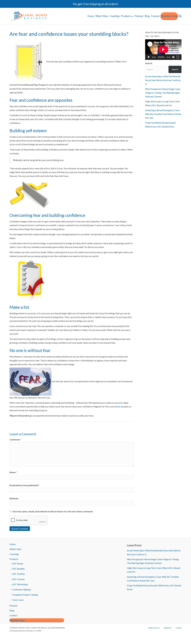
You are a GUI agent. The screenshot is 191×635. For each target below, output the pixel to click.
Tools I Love (17, 599)
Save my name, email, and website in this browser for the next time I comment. (52, 511)
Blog (147, 16)
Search (148, 63)
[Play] (148, 57)
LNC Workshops (20, 584)
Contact (155, 16)
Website (14, 498)
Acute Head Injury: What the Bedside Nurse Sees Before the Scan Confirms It (163, 80)
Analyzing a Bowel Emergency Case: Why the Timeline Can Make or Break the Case (163, 114)
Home (91, 16)
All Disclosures (154, 628)
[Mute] (173, 57)
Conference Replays (21, 589)
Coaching (115, 16)
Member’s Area (169, 16)
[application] (163, 49)
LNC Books (17, 563)
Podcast (139, 16)
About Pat (167, 628)
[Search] (179, 16)
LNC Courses (18, 579)
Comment (15, 439)
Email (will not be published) (25, 485)
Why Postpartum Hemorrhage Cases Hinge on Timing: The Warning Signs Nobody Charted (162, 93)
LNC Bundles (18, 568)
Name (13, 472)
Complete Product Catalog (25, 594)
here (118, 406)
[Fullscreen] (177, 57)
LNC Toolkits (18, 573)
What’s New (101, 16)
